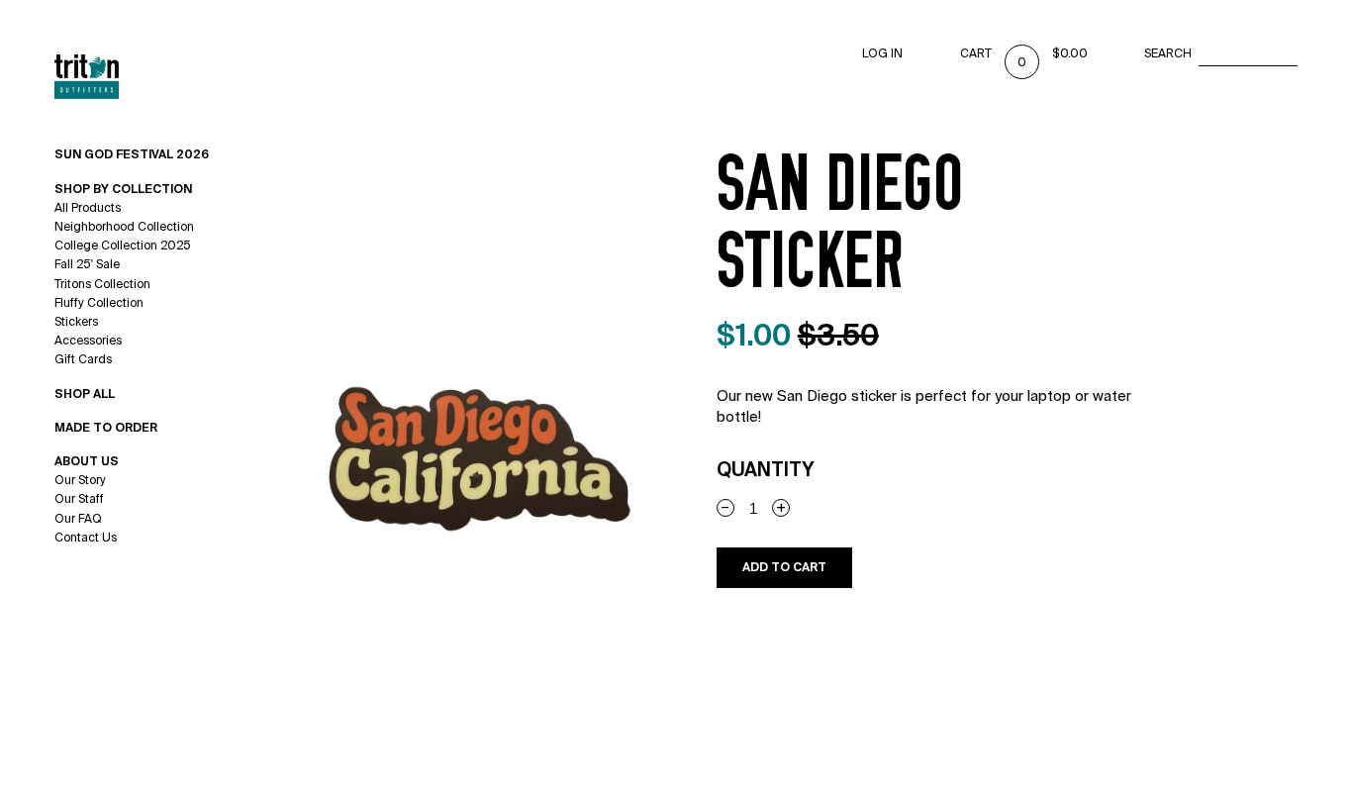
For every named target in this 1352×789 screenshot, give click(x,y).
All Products (87, 208)
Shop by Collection (123, 189)
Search (1168, 53)
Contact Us (85, 537)
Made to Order (105, 428)
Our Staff (79, 499)
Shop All (84, 394)
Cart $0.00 (1024, 53)
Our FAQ (78, 519)
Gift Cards (83, 359)
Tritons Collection (102, 284)
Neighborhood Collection (124, 227)
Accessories (88, 340)
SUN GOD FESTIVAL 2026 (131, 154)
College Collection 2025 (122, 245)
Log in (882, 53)
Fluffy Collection (99, 303)
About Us (86, 461)
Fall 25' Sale (87, 264)
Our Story (80, 480)
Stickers (76, 322)
